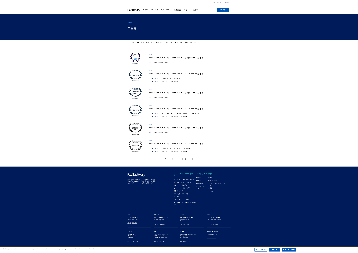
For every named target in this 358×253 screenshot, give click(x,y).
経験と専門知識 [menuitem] (212, 180)
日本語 (227, 3)
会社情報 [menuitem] (195, 10)
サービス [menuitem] (145, 10)
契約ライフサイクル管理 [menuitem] (181, 194)
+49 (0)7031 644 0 (185, 224)
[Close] (355, 249)
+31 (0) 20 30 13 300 (133, 241)
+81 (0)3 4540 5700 (159, 241)
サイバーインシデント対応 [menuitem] (182, 188)
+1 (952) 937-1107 (132, 223)
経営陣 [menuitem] (210, 177)
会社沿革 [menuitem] (210, 188)
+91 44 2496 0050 (185, 241)
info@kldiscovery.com (213, 234)
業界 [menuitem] (162, 10)
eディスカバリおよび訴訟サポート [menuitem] (184, 179)
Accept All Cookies (289, 249)
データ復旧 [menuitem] (177, 197)
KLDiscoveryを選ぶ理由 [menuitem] (173, 10)
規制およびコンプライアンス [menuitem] (182, 182)
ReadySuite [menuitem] (199, 183)
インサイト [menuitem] (186, 10)
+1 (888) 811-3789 (211, 238)
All (128, 43)
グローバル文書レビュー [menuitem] (181, 185)
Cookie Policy (97, 249)
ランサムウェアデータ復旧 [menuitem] (182, 200)
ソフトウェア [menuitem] (154, 10)
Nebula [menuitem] (198, 177)
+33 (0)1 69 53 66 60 (212, 224)
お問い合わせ (223, 10)
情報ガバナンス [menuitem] (178, 191)
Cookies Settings (260, 249)
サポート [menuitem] (219, 3)
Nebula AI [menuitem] (199, 180)
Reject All (274, 249)
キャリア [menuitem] (212, 3)
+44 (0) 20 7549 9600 (159, 224)
